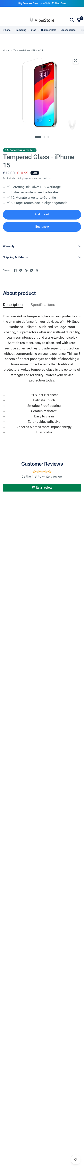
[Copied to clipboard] (37, 270)
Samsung (21, 29)
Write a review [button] (42, 487)
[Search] (71, 19)
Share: (7, 270)
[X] (20, 270)
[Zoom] (76, 61)
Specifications (42, 304)
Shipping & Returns (15, 257)
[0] (78, 19)
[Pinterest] (26, 270)
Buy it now (42, 226)
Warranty (8, 246)
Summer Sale (48, 29)
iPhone (7, 29)
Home (6, 50)
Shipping (22, 178)
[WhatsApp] (31, 270)
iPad (33, 29)
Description (13, 304)
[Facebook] (15, 270)
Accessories (68, 29)
